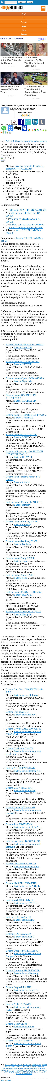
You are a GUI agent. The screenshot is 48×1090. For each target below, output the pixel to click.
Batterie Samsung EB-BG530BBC (23, 841)
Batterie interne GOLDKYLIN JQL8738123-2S (21, 396)
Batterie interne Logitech (26, 990)
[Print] (7, 133)
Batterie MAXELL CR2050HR (21, 883)
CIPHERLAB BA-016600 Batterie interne (21, 1070)
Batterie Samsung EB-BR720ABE (23, 970)
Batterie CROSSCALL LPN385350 (23, 728)
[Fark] (41, 130)
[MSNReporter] (32, 130)
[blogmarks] (43, 130)
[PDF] (10, 133)
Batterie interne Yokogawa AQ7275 (23, 611)
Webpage (24, 22)
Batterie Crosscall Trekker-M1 (20, 807)
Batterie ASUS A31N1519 (19, 1040)
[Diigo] (11, 130)
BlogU (24, 14)
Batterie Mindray (22, 504)
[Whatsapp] (4, 130)
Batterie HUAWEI (23, 457)
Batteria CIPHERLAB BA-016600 (26, 227)
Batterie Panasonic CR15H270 (21, 863)
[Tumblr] (42, 124)
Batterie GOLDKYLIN (25, 400)
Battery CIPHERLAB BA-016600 (27, 224)
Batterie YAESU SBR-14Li (19, 900)
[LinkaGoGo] (2, 133)
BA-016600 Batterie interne (31, 1073)
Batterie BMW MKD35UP (19, 787)
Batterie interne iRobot (25, 714)
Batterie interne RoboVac (26, 695)
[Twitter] (28, 124)
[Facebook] (21, 124)
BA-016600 (27, 1065)
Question (24, 34)
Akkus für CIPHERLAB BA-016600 (27, 210)
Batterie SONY (21, 437)
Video (24, 18)
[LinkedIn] (35, 124)
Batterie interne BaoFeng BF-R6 (22, 521)
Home (3, 1080)
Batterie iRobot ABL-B (17, 711)
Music (24, 30)
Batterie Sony (20, 561)
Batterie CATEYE (23, 364)
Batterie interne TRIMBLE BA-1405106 (26, 414)
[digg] (17, 130)
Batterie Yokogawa (23, 614)
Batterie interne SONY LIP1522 (21, 434)
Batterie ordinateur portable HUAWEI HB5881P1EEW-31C (24, 453)
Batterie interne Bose (24, 1026)
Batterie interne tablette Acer (27, 771)
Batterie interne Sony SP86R (20, 558)
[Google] (35, 130)
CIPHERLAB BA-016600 (14, 1065)
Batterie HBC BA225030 (18, 917)
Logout (8, 1080)
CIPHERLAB (36, 1065)
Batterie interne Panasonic (26, 866)
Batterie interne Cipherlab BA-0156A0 (25, 378)
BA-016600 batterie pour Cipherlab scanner (25, 141)
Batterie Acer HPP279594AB (20, 768)
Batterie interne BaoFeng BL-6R (22, 541)
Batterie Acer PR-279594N (19, 824)
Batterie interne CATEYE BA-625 (22, 361)
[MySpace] (24, 130)
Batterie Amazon (22, 482)
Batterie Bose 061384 (16, 1023)
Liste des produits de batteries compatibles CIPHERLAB (24, 167)
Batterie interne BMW (24, 790)
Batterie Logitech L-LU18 (18, 987)
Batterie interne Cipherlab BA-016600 (24, 344)
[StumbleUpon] (38, 130)
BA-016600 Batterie (16, 1068)
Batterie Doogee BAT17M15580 (22, 950)
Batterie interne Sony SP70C (20, 575)
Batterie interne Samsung (26, 973)
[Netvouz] (4, 133)
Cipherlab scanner (28, 1067)
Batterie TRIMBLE (23, 417)
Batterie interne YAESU (25, 903)
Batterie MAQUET (23, 594)
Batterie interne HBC (24, 919)
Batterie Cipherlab (23, 347)
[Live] (29, 130)
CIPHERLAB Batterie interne (33, 1072)
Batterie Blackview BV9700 (19, 748)
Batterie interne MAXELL (27, 886)
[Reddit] (14, 124)
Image (24, 26)
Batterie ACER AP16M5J (18, 1004)
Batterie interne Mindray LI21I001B (23, 502)
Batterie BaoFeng (22, 524)
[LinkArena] (46, 130)
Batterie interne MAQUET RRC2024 (24, 592)
